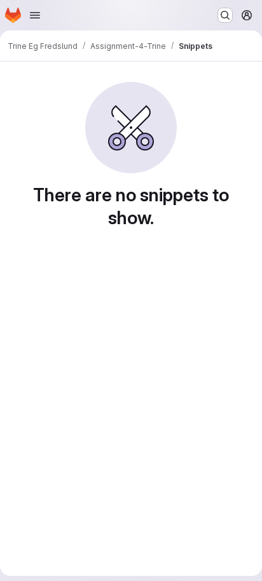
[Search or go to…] (225, 15)
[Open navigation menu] (35, 15)
